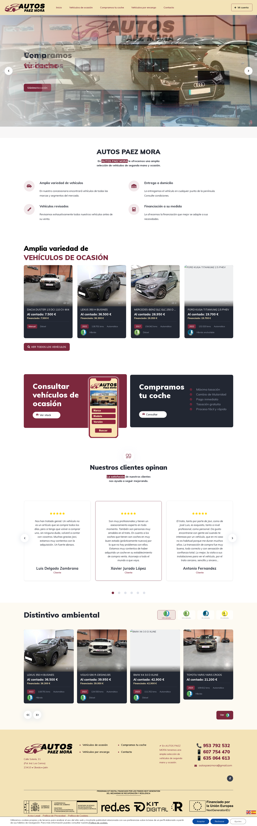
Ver (222, 714)
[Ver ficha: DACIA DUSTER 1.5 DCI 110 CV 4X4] (48, 301)
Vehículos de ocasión (81, 7)
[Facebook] (230, 778)
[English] (248, 812)
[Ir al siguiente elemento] (37, 715)
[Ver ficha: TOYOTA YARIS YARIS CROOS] (208, 664)
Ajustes (238, 821)
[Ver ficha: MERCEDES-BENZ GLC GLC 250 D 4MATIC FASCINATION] (155, 301)
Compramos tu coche (112, 7)
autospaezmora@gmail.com (215, 765)
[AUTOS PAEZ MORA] (24, 7)
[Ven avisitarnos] (128, 71)
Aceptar (201, 821)
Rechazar (219, 821)
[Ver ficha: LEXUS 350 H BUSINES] (101, 301)
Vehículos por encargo (143, 7)
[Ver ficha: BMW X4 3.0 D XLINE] (155, 666)
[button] (113, 593)
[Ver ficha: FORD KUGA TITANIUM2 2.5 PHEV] (208, 301)
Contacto (169, 7)
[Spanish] (253, 812)
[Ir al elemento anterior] (28, 715)
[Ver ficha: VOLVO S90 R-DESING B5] (102, 666)
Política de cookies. (98, 822)
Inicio (59, 7)
